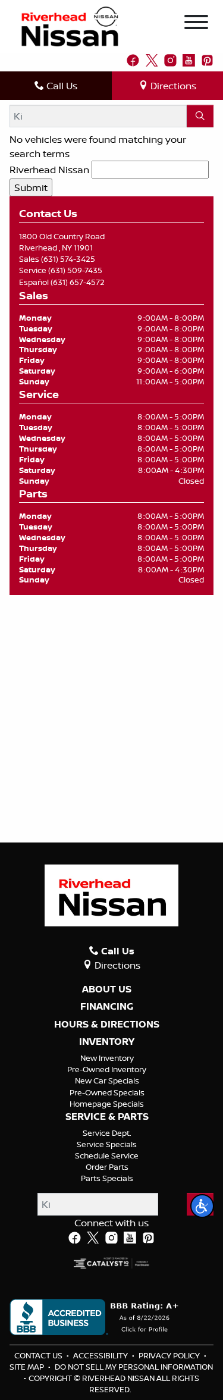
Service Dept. (107, 1132)
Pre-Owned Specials (107, 1092)
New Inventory (107, 1058)
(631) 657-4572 (78, 282)
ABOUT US (106, 989)
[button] (202, 1206)
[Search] (200, 116)
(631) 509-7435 (75, 270)
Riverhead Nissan (49, 169)
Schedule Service (107, 1155)
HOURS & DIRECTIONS (106, 1024)
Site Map (28, 1366)
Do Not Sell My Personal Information (134, 1366)
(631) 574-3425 (68, 258)
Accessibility (101, 1355)
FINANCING (106, 1006)
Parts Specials (107, 1178)
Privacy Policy (170, 1355)
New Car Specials (107, 1080)
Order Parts (107, 1166)
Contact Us (39, 1355)
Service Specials (107, 1144)
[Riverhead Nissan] (70, 25)
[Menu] (196, 24)
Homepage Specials (107, 1103)
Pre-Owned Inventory (106, 1069)
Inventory (106, 1041)
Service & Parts (107, 1116)
